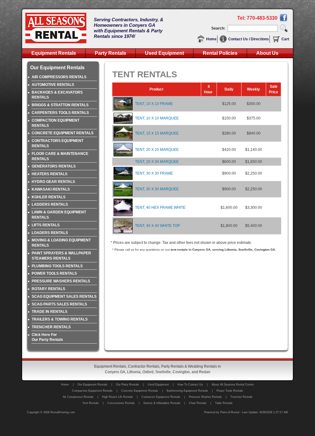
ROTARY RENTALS (48, 289)
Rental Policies (220, 53)
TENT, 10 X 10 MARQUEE (157, 118)
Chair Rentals (197, 403)
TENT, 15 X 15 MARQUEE (157, 133)
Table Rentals (224, 403)
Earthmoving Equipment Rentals (187, 390)
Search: (219, 28)
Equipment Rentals (53, 53)
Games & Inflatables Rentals (161, 403)
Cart (285, 39)
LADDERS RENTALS (50, 204)
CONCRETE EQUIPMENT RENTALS (63, 133)
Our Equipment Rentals (92, 384)
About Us (267, 53)
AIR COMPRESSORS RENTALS (59, 77)
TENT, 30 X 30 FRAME (154, 173)
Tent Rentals (90, 403)
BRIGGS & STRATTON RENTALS (60, 105)
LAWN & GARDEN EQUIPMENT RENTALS (59, 215)
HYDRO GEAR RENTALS (53, 182)
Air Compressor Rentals (78, 396)
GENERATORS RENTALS (54, 166)
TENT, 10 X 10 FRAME (154, 104)
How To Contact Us (190, 384)
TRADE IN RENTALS (49, 311)
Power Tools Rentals (230, 390)
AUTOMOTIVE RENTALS (53, 85)
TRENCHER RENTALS (51, 327)
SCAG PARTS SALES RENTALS (59, 304)
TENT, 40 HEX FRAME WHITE (160, 207)
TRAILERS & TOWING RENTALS (60, 319)
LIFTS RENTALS (46, 225)
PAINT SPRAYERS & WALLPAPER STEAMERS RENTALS (61, 255)
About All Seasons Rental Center (233, 384)
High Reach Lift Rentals (117, 396)
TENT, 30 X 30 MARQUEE (157, 189)
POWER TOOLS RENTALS (54, 273)
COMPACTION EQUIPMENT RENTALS (55, 123)
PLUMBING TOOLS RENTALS (57, 266)
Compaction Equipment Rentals (92, 390)
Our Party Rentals (127, 384)
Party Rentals (110, 53)
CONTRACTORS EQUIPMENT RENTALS (57, 143)
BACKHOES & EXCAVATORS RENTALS (57, 95)
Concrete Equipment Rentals (139, 390)
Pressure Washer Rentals (205, 396)
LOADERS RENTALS (50, 233)
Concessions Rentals (121, 403)
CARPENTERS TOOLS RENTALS (60, 113)
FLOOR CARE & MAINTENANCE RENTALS (60, 156)
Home (211, 39)
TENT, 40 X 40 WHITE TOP (157, 226)
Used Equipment (164, 53)
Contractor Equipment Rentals (161, 396)
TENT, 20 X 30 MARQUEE (157, 161)
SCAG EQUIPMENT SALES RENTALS (64, 296)
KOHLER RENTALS (49, 197)
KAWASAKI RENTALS (51, 189)
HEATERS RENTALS (49, 174)
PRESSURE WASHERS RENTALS (61, 281)
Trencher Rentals (241, 396)
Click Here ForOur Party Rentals (47, 337)
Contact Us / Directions (248, 39)
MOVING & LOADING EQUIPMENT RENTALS (61, 243)
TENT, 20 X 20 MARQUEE (157, 149)
